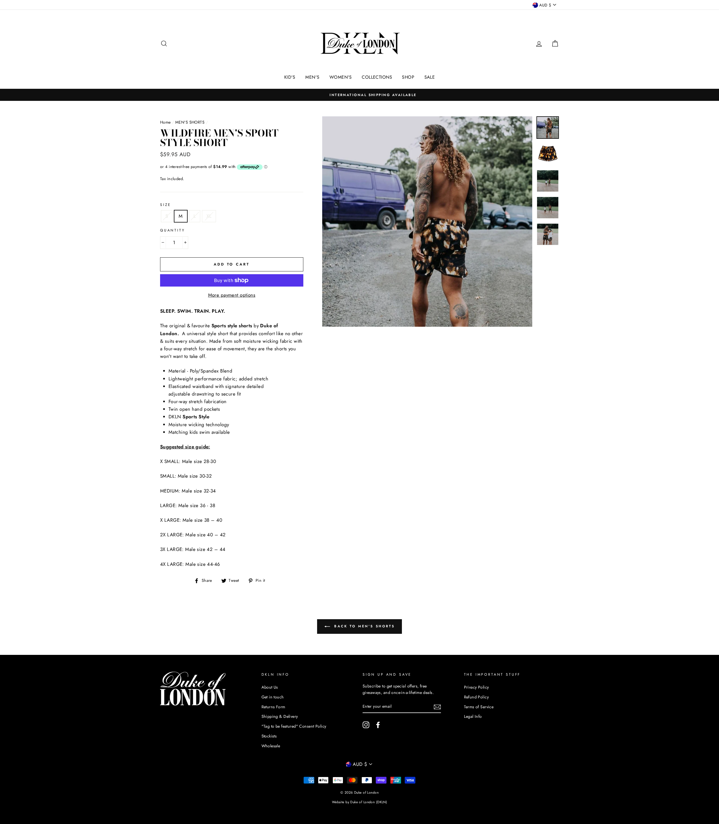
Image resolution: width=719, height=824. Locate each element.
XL (208, 216)
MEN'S (312, 77)
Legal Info (473, 716)
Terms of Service (479, 707)
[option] (359, 95)
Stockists (269, 736)
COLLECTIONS (377, 77)
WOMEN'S (340, 77)
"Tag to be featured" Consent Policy (293, 726)
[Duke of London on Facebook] (378, 724)
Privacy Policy (476, 687)
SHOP (408, 77)
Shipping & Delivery (279, 716)
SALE (429, 77)
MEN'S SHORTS (189, 122)
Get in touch (272, 697)
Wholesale (270, 746)
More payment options (232, 295)
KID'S (289, 77)
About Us (269, 687)
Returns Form (273, 707)
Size (165, 204)
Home (165, 122)
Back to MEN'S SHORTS (363, 626)
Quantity (172, 230)
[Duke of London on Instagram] (366, 724)
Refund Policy (476, 697)
